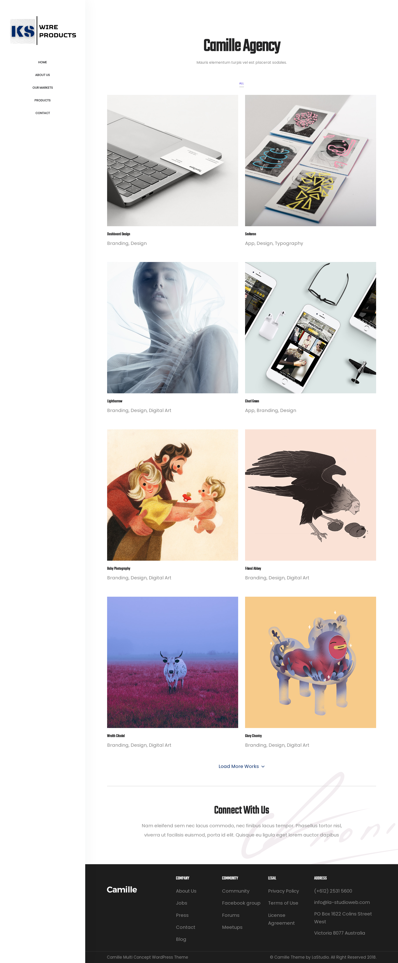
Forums (231, 915)
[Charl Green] (310, 327)
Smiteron (250, 234)
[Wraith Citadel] (172, 662)
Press (182, 915)
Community (235, 891)
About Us (186, 891)
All (241, 83)
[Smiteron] (310, 160)
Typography (289, 243)
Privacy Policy (283, 891)
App (250, 243)
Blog (181, 939)
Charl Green (252, 401)
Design (139, 243)
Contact (185, 927)
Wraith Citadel (116, 736)
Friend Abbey (253, 569)
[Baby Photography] (172, 495)
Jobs (181, 903)
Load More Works (239, 766)
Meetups (232, 927)
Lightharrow (114, 401)
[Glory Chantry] (310, 662)
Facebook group (241, 903)
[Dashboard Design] (172, 160)
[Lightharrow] (172, 327)
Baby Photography (118, 569)
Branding (118, 243)
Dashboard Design (118, 234)
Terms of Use (283, 903)
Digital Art (160, 410)
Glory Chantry (253, 736)
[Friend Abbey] (310, 495)
